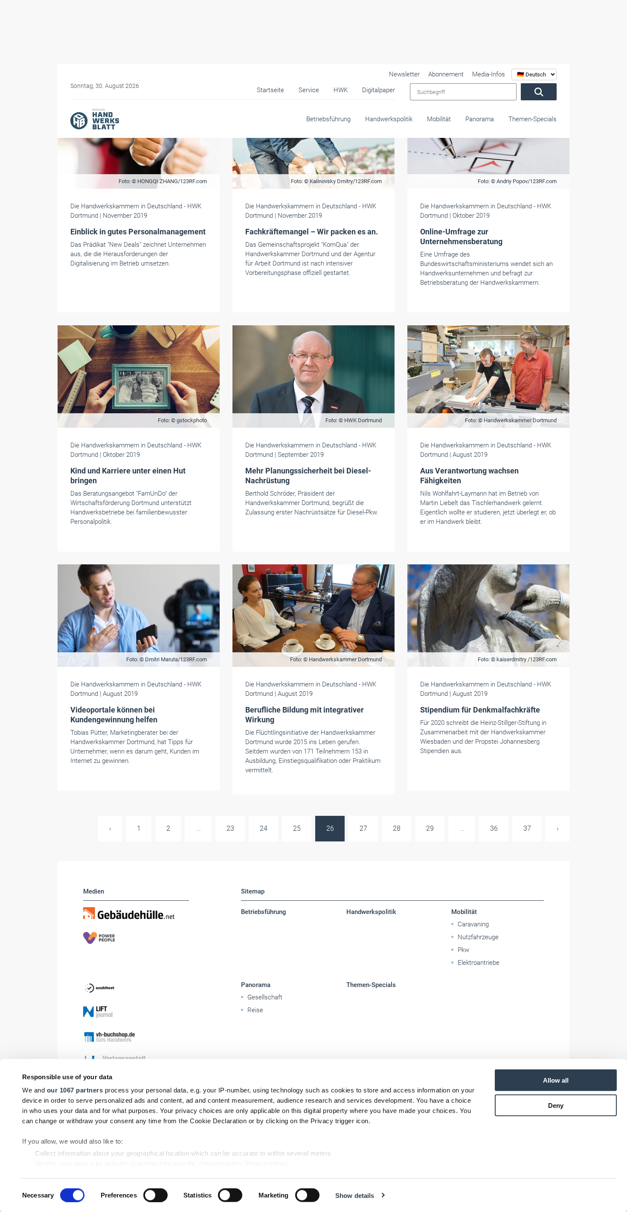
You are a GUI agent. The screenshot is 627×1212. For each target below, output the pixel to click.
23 (230, 828)
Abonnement (446, 74)
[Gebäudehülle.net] (136, 913)
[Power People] (136, 938)
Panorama (479, 119)
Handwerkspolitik (388, 119)
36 (494, 828)
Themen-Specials (532, 119)
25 (297, 828)
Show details (354, 1195)
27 (363, 828)
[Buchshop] (136, 1037)
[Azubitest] (136, 987)
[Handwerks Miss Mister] (136, 963)
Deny (555, 1105)
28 (397, 828)
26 (330, 828)
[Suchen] (539, 91)
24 (263, 828)
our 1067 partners (75, 1090)
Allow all (556, 1080)
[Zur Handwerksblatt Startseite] (94, 118)
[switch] (155, 1195)
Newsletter (404, 74)
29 (430, 828)
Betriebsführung (328, 119)
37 (527, 828)
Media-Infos (488, 74)
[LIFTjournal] (136, 1012)
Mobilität (439, 119)
